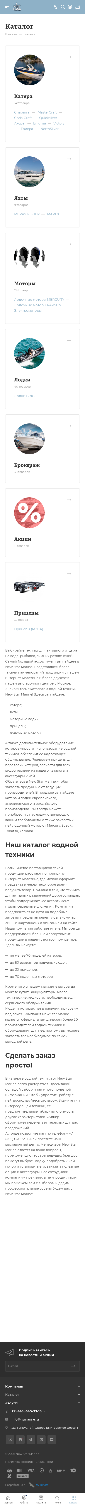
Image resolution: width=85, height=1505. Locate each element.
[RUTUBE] (20, 1439)
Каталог (12, 1394)
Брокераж (27, 464)
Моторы (25, 283)
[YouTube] (41, 1439)
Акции (22, 538)
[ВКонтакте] (10, 1439)
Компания (14, 1386)
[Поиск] (63, 7)
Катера (23, 95)
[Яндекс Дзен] (52, 1439)
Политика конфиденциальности (29, 1461)
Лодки (22, 379)
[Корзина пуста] (77, 7)
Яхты (21, 197)
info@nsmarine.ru (25, 1419)
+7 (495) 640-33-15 (27, 1411)
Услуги (11, 1403)
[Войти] (70, 7)
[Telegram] (31, 1439)
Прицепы (26, 612)
